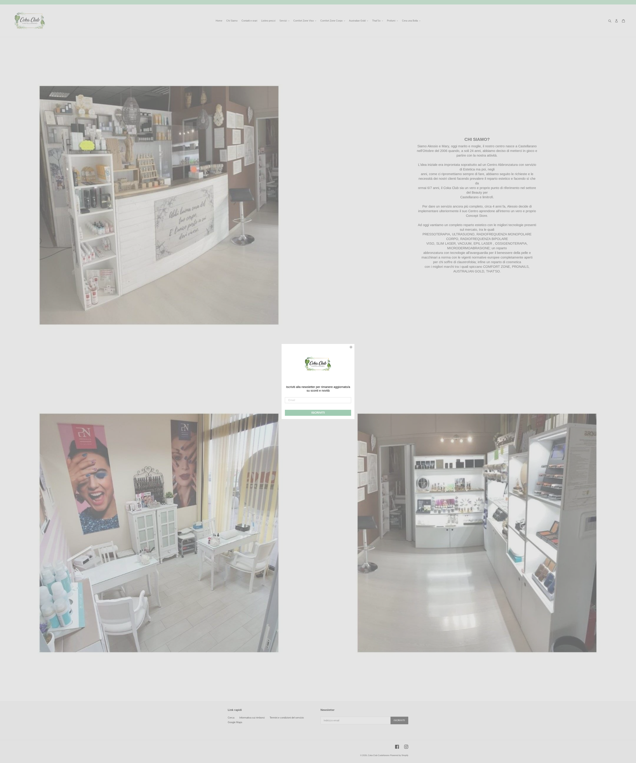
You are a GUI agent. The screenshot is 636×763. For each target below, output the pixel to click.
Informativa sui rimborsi (252, 717)
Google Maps (235, 722)
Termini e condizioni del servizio (287, 717)
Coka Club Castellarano (379, 755)
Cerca (231, 717)
